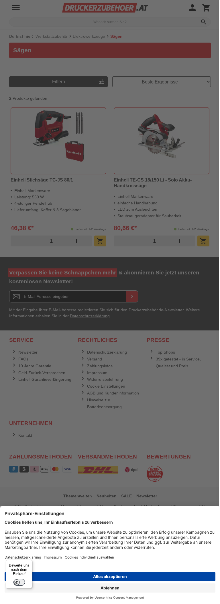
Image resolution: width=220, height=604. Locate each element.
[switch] (19, 582)
